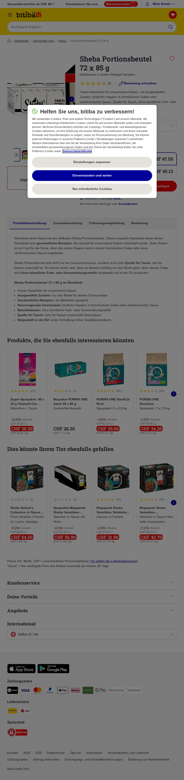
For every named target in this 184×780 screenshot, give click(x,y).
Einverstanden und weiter (92, 175)
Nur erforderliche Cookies (92, 189)
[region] (92, 151)
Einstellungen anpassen (92, 162)
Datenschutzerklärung (77, 151)
